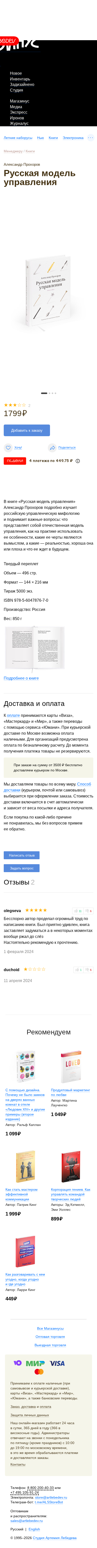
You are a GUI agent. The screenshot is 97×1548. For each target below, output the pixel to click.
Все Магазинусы (50, 1328)
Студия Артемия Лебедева (55, 1538)
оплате (13, 715)
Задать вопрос (22, 868)
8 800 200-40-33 (40, 1488)
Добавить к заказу (27, 430)
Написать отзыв (22, 855)
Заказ (14, 1407)
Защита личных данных (29, 1415)
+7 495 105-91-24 (24, 1492)
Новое (16, 73)
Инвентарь (20, 79)
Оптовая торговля (50, 1337)
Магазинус (19, 101)
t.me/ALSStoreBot (49, 1502)
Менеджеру (13, 151)
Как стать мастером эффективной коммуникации (21, 1194)
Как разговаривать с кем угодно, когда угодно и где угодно (25, 1279)
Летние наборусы (18, 138)
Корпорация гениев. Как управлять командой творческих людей (70, 1194)
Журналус (19, 123)
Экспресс (18, 112)
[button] (44, 393)
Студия (16, 90)
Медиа (16, 107)
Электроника (73, 138)
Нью (40, 138)
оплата (45, 1407)
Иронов (17, 118)
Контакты (17, 1464)
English (34, 1529)
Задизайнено (22, 84)
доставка (28, 1407)
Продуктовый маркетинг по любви (70, 1092)
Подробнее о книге (21, 678)
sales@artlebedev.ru (26, 1521)
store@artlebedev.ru (51, 1497)
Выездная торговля (50, 1345)
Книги (53, 138)
